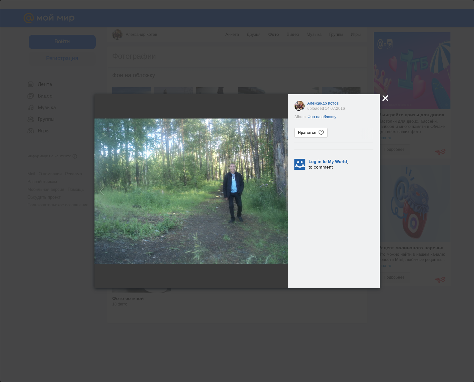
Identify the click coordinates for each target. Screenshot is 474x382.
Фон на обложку (322, 117)
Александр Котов (323, 103)
